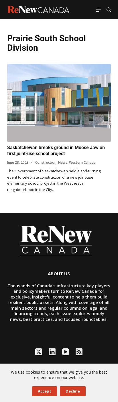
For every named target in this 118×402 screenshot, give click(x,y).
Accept (44, 391)
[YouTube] (65, 351)
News (62, 162)
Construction (45, 162)
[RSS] (79, 351)
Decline (73, 391)
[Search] (109, 9)
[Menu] (98, 9)
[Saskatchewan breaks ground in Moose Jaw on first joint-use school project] (59, 103)
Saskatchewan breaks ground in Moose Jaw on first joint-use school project (56, 150)
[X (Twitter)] (38, 351)
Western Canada (82, 162)
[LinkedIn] (52, 351)
